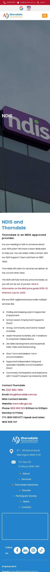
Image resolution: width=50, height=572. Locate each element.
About (26, 473)
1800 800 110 (17, 408)
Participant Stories (26, 495)
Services (26, 479)
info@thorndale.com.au (28, 2)
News (26, 501)
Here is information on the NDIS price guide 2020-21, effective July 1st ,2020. (25, 288)
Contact (26, 507)
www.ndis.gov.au (22, 403)
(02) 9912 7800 (11, 2)
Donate (26, 490)
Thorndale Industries (26, 484)
